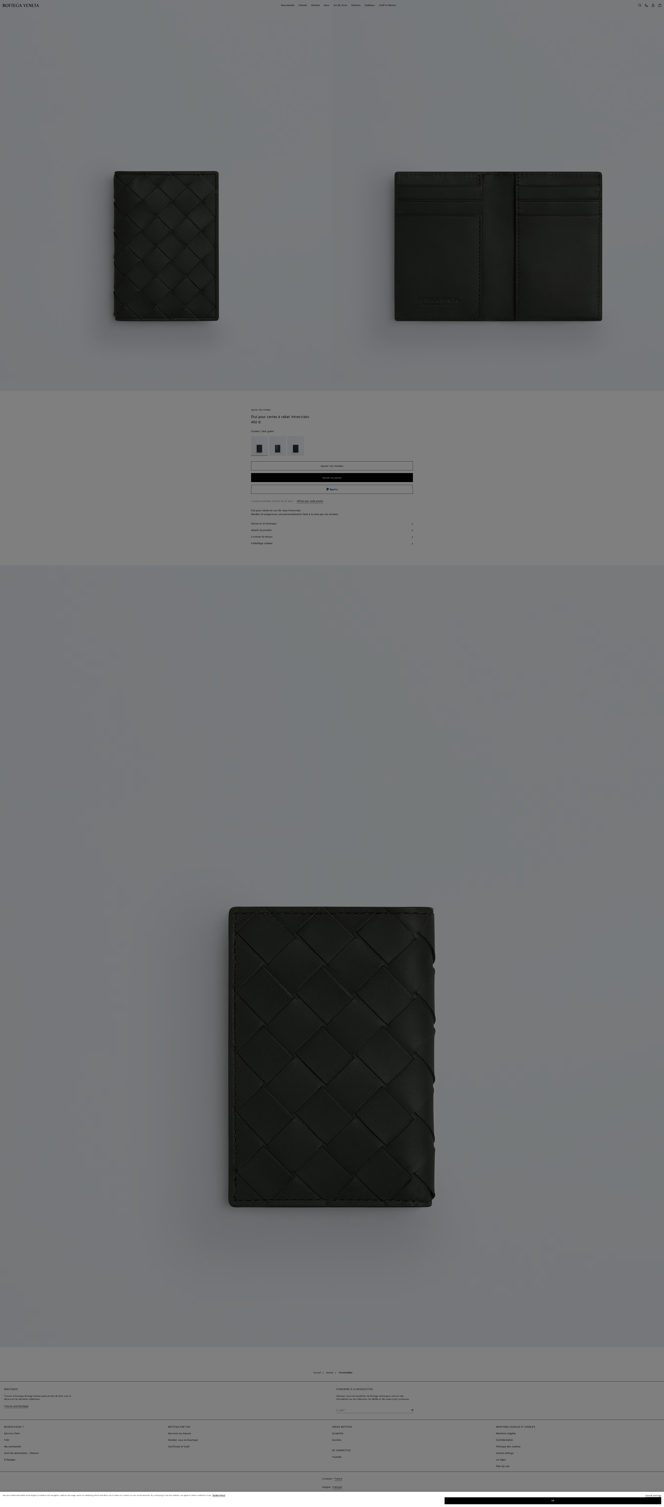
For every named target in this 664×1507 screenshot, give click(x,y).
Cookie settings (653, 1496)
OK (552, 1500)
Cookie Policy (219, 1495)
